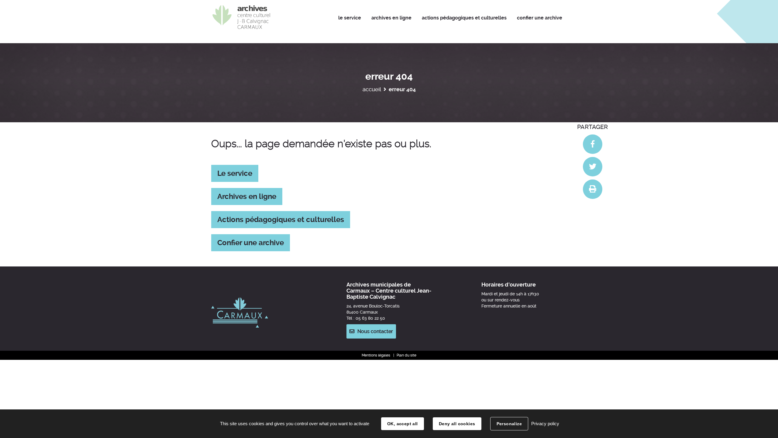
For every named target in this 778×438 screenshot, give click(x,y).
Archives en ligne (246, 196)
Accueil (372, 89)
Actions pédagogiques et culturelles (280, 219)
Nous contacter (375, 331)
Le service (234, 173)
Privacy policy (545, 423)
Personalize (509, 423)
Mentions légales (376, 355)
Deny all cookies (457, 423)
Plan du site (406, 355)
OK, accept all (402, 423)
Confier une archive (250, 242)
